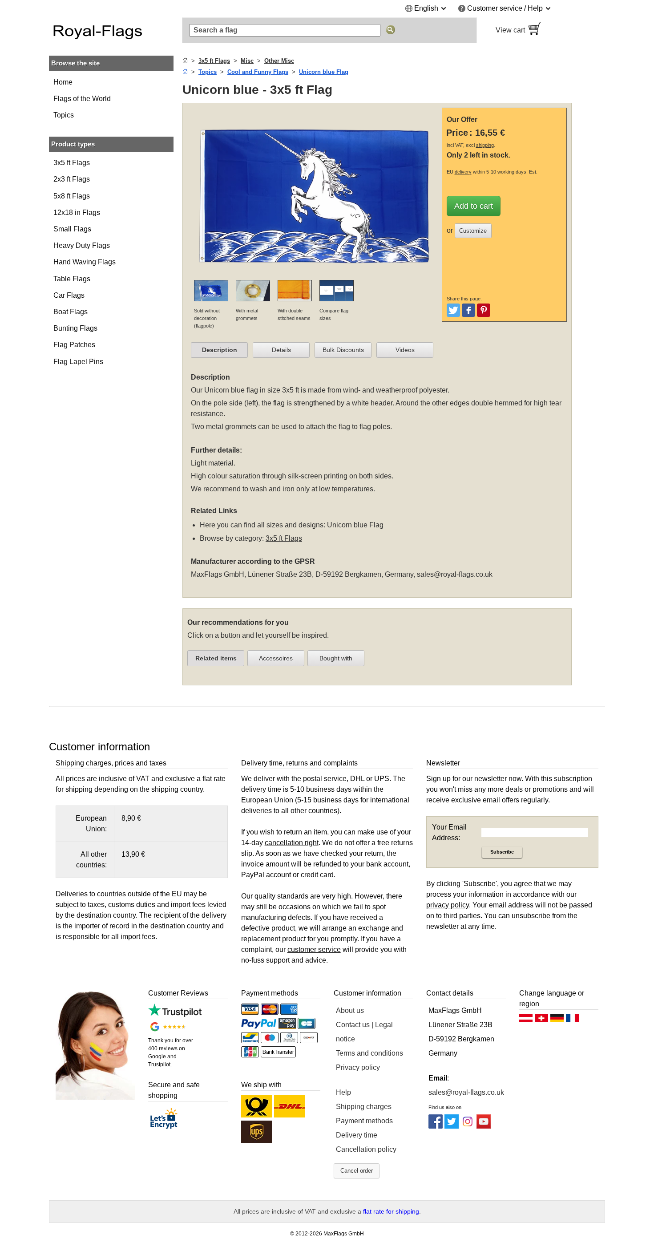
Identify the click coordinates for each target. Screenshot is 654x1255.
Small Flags (72, 229)
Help (343, 1092)
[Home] (185, 60)
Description (219, 349)
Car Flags (69, 295)
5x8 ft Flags (71, 196)
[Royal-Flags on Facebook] (435, 1126)
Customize (473, 230)
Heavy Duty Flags (81, 245)
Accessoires (276, 658)
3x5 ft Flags (71, 162)
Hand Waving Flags (84, 262)
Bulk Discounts (343, 349)
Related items (216, 658)
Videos (405, 349)
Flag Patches (74, 344)
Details (281, 349)
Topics (63, 115)
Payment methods (364, 1121)
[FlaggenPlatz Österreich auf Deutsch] (526, 1020)
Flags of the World (82, 98)
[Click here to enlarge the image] (314, 274)
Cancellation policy (366, 1149)
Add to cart (473, 206)
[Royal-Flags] (111, 30)
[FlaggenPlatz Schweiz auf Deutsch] (541, 1020)
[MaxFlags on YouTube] (483, 1126)
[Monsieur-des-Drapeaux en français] (572, 1020)
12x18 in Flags (76, 212)
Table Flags (71, 279)
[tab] (219, 350)
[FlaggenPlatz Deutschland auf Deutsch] (557, 1020)
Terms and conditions (369, 1053)
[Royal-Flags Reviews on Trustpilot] (174, 1014)
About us (350, 1010)
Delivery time (356, 1135)
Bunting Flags (75, 328)
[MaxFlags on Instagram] (467, 1126)
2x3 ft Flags (71, 179)
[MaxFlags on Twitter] (451, 1126)
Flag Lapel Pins (78, 361)
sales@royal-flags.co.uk (455, 574)
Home (63, 82)
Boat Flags (70, 312)
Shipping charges (364, 1106)
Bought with (335, 658)
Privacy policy (358, 1067)
